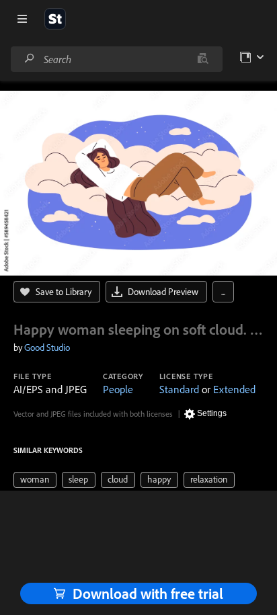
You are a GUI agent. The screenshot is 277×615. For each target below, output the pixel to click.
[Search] (29, 59)
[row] (34, 480)
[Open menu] (22, 19)
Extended (234, 389)
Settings (212, 413)
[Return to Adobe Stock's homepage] (55, 19)
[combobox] (116, 59)
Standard (179, 389)
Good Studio (47, 347)
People (118, 389)
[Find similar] (202, 59)
